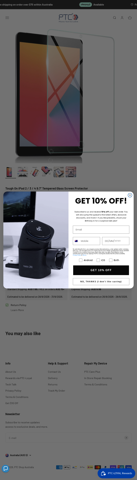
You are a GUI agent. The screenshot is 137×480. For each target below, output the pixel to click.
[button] (5, 468)
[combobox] (76, 241)
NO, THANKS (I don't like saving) (101, 281)
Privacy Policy (77, 255)
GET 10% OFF (101, 270)
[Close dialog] (130, 195)
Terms (84, 255)
